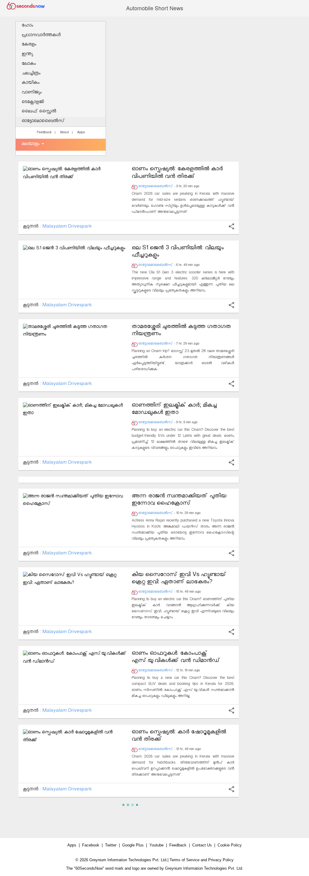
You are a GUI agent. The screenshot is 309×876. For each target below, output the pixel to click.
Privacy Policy (221, 860)
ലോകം (29, 64)
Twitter (110, 845)
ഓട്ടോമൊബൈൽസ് (43, 121)
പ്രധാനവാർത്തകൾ (41, 35)
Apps (81, 133)
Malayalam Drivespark (67, 227)
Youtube (156, 845)
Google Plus (133, 845)
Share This (231, 226)
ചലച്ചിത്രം (31, 74)
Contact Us (202, 845)
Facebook (90, 845)
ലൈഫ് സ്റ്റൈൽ (39, 112)
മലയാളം (31, 144)
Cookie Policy (230, 845)
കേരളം (29, 45)
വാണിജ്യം (32, 93)
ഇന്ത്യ (27, 54)
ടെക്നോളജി (33, 102)
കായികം (31, 83)
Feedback (44, 133)
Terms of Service (184, 860)
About (64, 133)
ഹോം (27, 26)
